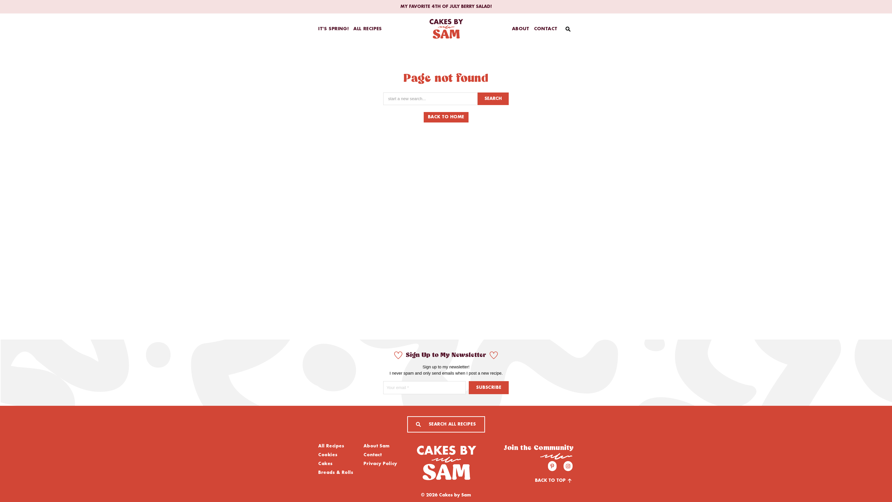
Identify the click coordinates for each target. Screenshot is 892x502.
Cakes (325, 464)
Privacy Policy (380, 464)
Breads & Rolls (335, 473)
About (520, 29)
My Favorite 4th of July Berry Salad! (446, 6)
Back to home (446, 117)
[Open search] (568, 29)
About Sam (377, 446)
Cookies (327, 455)
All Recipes (367, 29)
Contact (546, 29)
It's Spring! (333, 29)
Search (493, 98)
